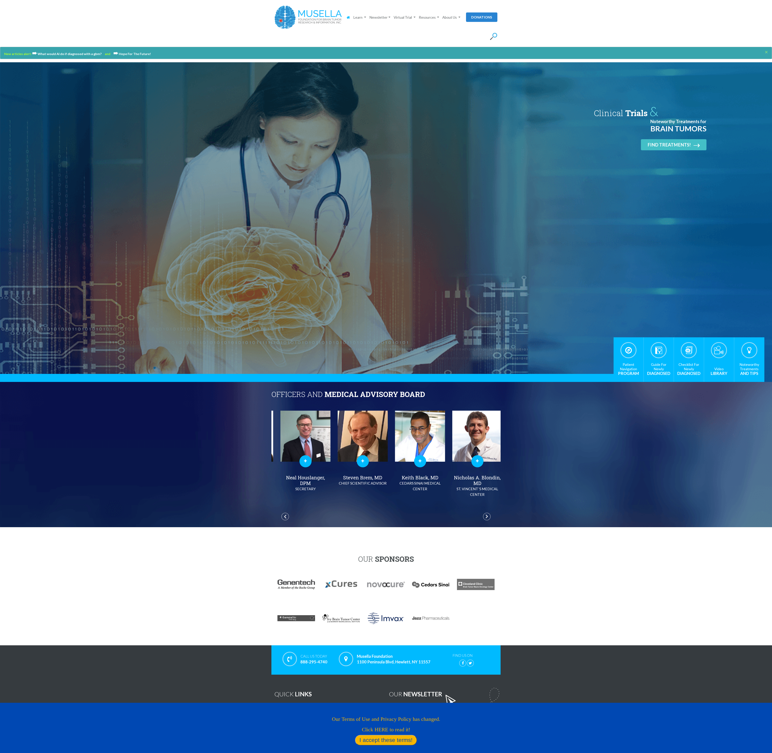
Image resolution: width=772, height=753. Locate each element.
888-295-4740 (313, 659)
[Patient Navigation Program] (628, 350)
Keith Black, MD (300, 482)
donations (481, 17)
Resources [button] (427, 17)
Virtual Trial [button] (403, 17)
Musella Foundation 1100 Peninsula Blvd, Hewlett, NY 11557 (393, 659)
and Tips (749, 369)
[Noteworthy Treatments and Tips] (749, 350)
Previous (285, 516)
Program (628, 369)
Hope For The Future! (132, 54)
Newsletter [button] (378, 17)
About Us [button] (449, 17)
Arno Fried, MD (472, 482)
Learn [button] (358, 17)
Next (487, 516)
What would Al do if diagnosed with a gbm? (68, 54)
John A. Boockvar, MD (414, 481)
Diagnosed (658, 369)
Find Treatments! (669, 144)
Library (719, 371)
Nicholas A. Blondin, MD (357, 485)
